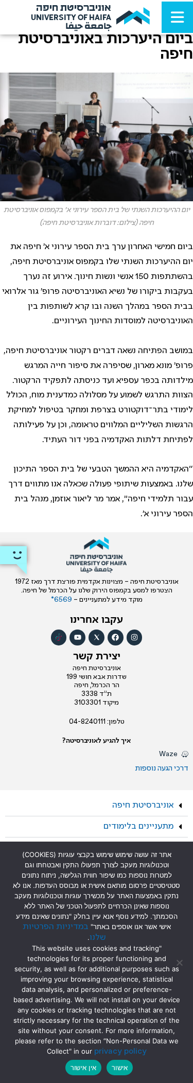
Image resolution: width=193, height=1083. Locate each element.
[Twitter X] (96, 637)
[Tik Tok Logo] (59, 637)
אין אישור (83, 1067)
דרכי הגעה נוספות (161, 768)
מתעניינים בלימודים (138, 826)
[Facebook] (116, 637)
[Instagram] (135, 637)
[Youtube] (77, 637)
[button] (96, 805)
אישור (120, 1067)
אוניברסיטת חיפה (142, 805)
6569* (62, 599)
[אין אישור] (180, 962)
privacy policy (120, 1051)
